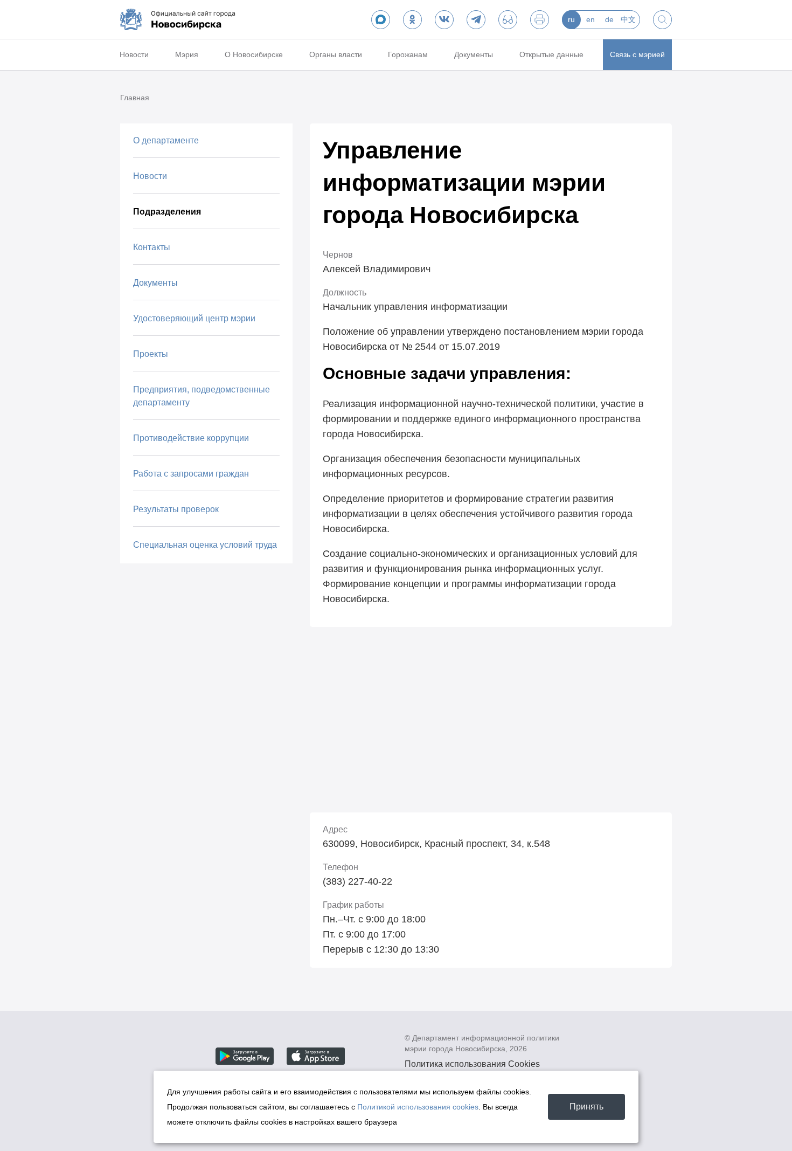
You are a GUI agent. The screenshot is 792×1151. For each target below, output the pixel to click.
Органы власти (335, 54)
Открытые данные (551, 54)
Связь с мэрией (637, 54)
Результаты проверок (176, 509)
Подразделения (167, 211)
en (590, 19)
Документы (473, 54)
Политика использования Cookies (472, 1064)
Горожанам (408, 54)
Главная (134, 97)
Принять (586, 1106)
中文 (628, 19)
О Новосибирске (254, 54)
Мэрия (186, 54)
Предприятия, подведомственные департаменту (201, 396)
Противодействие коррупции (191, 438)
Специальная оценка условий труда (205, 544)
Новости (134, 54)
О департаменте (166, 140)
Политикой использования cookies (417, 1106)
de (609, 19)
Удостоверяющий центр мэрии (194, 318)
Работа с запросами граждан (191, 473)
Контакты (151, 247)
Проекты (150, 354)
